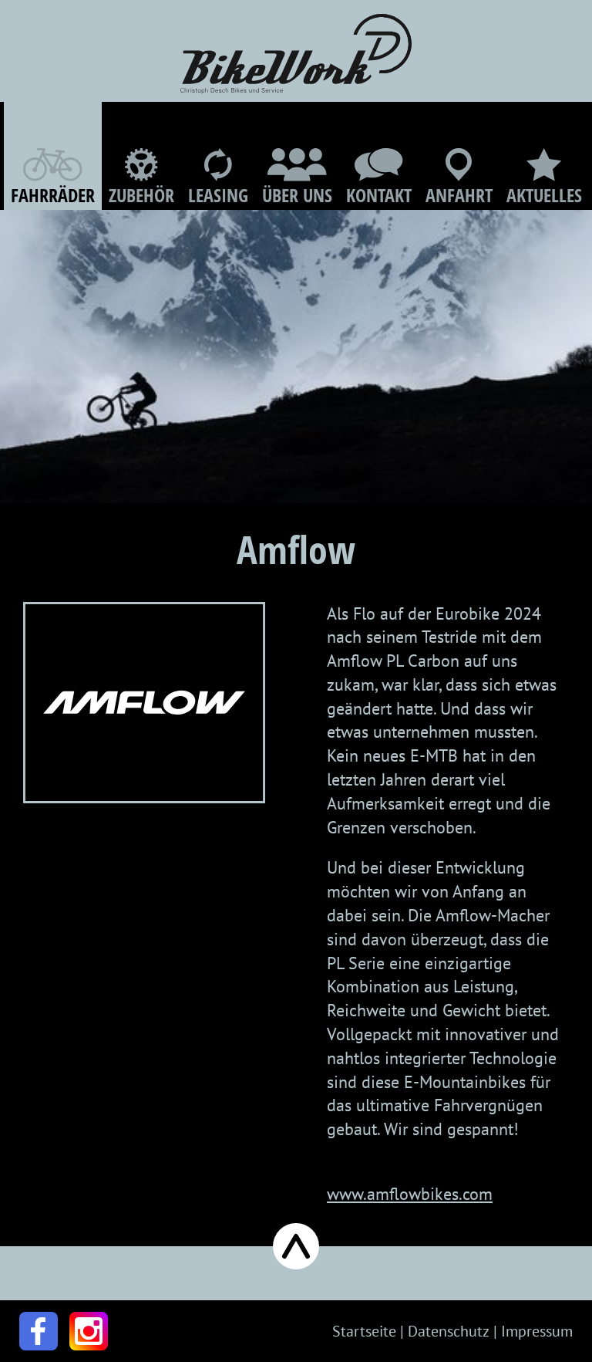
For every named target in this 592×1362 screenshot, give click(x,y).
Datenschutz (448, 1331)
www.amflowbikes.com (410, 1194)
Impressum (537, 1331)
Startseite (364, 1331)
